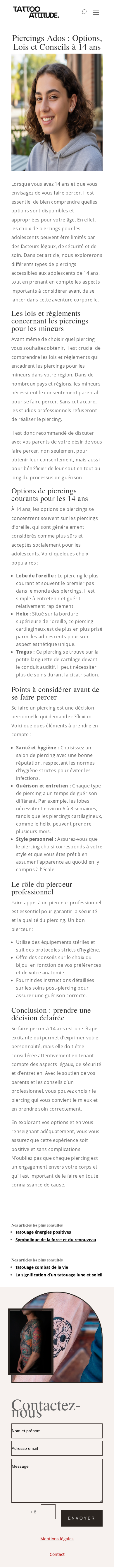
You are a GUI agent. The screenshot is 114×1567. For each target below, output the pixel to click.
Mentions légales (57, 1539)
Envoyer (82, 1518)
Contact (57, 1554)
